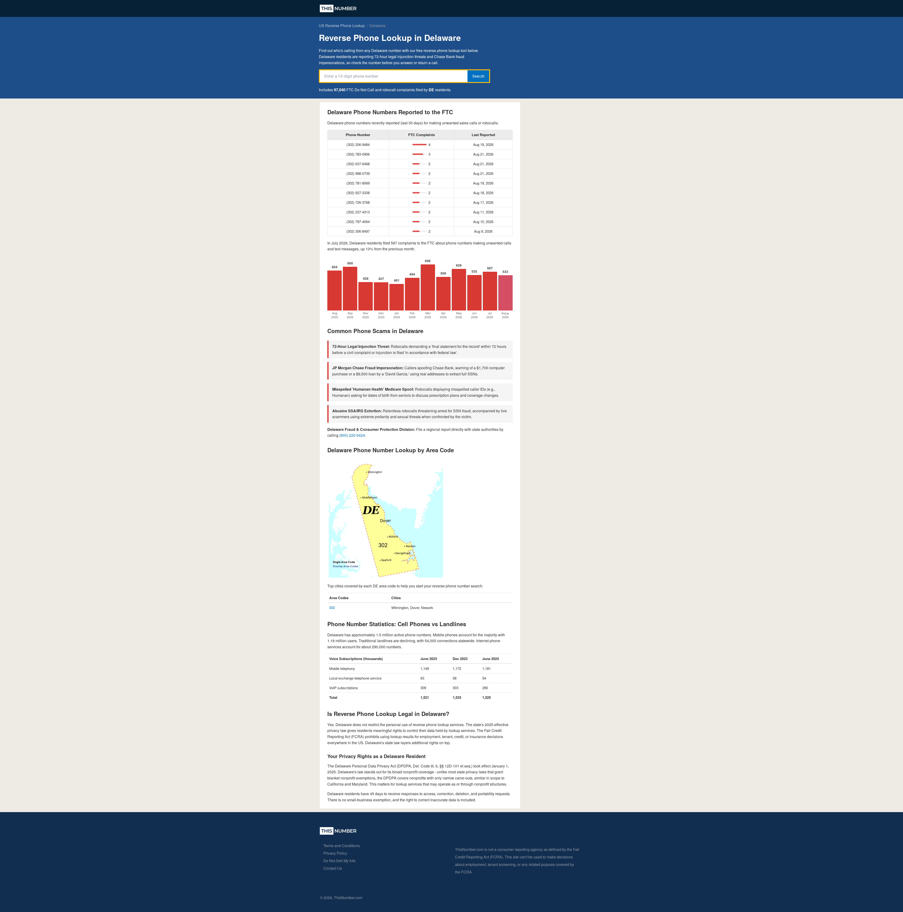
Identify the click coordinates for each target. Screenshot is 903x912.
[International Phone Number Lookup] (338, 8)
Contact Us (332, 868)
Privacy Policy (335, 853)
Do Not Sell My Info (339, 860)
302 (332, 607)
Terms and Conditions (341, 845)
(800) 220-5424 (352, 435)
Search (478, 76)
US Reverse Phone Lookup (342, 25)
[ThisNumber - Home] (338, 833)
